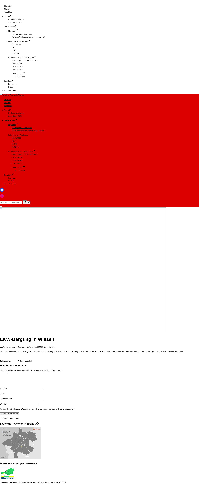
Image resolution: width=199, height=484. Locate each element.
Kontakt (11, 87)
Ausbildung (8, 12)
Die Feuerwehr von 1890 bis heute (21, 57)
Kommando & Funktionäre (22, 34)
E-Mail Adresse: (6, 399)
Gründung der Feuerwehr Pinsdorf (25, 60)
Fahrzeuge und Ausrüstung (18, 41)
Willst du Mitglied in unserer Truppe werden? (28, 37)
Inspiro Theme (50, 482)
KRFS (14, 50)
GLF (14, 47)
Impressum (12, 84)
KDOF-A (15, 53)
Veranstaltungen (10, 90)
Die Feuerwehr (9, 27)
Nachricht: (3, 388)
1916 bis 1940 (17, 66)
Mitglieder (12, 31)
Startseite (7, 6)
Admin (5, 347)
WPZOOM (63, 482)
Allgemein (13, 347)
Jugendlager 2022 (15, 22)
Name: (2, 393)
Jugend (7, 16)
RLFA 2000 (16, 44)
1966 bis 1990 (17, 74)
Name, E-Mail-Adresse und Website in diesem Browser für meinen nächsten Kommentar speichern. (38, 409)
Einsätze (7, 9)
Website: (3, 404)
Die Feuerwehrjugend (16, 19)
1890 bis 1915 (17, 63)
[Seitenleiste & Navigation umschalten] (1, 206)
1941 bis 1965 (17, 69)
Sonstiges (8, 81)
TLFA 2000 (21, 77)
